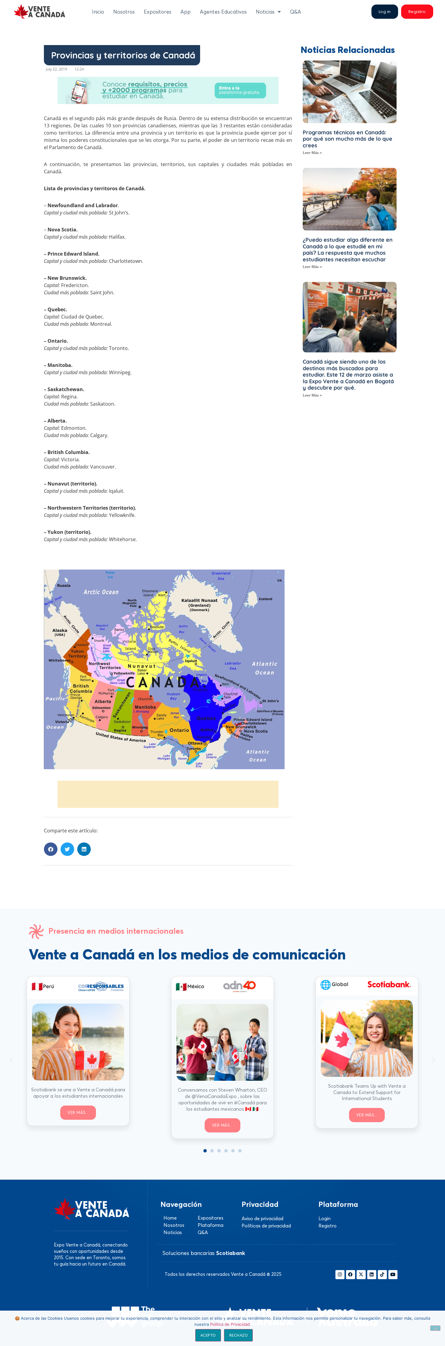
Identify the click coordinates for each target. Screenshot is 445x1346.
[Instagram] (339, 1274)
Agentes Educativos (223, 11)
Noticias (265, 11)
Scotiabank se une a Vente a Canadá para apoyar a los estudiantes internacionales (78, 1092)
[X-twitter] (361, 1274)
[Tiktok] (382, 1274)
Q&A (295, 11)
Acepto (208, 1335)
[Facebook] (350, 1274)
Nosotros (124, 11)
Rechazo (238, 1335)
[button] (51, 849)
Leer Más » (312, 152)
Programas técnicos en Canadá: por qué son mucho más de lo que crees (347, 139)
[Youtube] (392, 1274)
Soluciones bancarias (203, 1253)
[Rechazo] (435, 1328)
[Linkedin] (371, 1274)
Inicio (98, 11)
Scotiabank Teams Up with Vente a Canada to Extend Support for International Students (367, 1092)
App (185, 11)
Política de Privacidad (230, 1324)
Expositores (157, 11)
